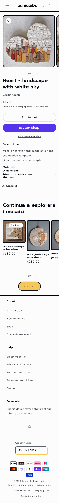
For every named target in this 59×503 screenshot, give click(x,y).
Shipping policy (16, 356)
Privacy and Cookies (19, 364)
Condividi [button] (12, 186)
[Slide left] (22, 73)
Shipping (22, 106)
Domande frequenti (19, 334)
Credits (11, 388)
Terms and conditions (20, 380)
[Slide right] (37, 73)
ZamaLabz (27, 481)
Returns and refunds (19, 372)
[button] (7, 5)
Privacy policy (44, 485)
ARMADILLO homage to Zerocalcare (13, 247)
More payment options (29, 136)
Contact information (31, 496)
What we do (14, 310)
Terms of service (21, 490)
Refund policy (26, 485)
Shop (10, 326)
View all (29, 286)
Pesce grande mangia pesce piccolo (38, 255)
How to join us (16, 318)
